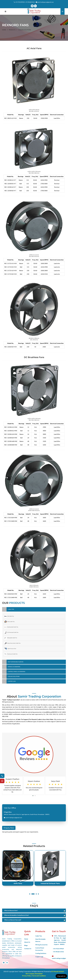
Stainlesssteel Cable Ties (12, 627)
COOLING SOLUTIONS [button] (13, 676)
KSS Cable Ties (10, 616)
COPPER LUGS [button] (11, 681)
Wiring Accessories (41, 944)
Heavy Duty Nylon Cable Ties (13, 643)
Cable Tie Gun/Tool (11, 648)
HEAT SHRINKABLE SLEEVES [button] (15, 661)
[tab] (34, 609)
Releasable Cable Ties (12, 637)
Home (26, 939)
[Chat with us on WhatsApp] (2, 781)
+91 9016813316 (30, 2)
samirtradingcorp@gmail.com (45, 2)
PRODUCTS (12, 30)
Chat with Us (61, 976)
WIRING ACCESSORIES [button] (13, 666)
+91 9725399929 (20, 2)
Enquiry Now (9, 828)
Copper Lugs (39, 956)
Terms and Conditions (39, 976)
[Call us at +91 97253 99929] (2, 775)
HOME (4, 30)
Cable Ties (38, 936)
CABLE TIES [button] (11, 609)
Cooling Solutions (40, 953)
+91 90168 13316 (58, 951)
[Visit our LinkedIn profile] (35, 6)
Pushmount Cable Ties (12, 654)
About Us (27, 942)
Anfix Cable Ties (11, 621)
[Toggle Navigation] (5, 11)
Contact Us (27, 948)
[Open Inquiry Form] (62, 11)
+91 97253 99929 (58, 948)
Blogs (26, 945)
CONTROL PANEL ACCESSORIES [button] (16, 671)
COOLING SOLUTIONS (24, 30)
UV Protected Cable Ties (12, 632)
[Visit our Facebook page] (32, 6)
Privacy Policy (27, 976)
